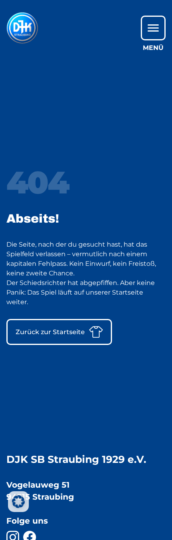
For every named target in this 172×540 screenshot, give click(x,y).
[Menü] (153, 28)
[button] (18, 501)
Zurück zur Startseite (50, 332)
